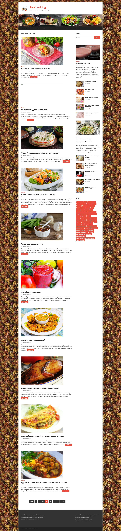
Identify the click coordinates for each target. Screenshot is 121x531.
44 (42, 501)
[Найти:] (88, 37)
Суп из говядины (80, 224)
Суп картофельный (91, 226)
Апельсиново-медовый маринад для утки (40, 388)
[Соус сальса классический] (47, 323)
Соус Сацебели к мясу (31, 292)
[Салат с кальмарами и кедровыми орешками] (88, 135)
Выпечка (93, 205)
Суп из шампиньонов (81, 226)
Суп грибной (94, 222)
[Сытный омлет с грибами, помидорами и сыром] (47, 419)
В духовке (78, 205)
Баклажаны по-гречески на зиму (35, 69)
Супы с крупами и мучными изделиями (85, 238)
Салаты (45, 28)
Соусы (51, 28)
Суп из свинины (88, 224)
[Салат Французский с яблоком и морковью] (47, 138)
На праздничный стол (91, 211)
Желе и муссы (79, 209)
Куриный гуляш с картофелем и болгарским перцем (44, 482)
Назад (31, 501)
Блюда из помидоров (91, 203)
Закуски (38, 28)
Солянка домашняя (91, 220)
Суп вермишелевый (85, 222)
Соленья (57, 28)
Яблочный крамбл (90, 81)
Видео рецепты (85, 205)
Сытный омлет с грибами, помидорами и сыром (42, 436)
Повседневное (93, 213)
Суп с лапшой (90, 230)
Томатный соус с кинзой (32, 244)
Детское (92, 207)
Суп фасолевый (87, 234)
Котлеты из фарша (80, 211)
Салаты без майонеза (81, 220)
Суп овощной (87, 228)
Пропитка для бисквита (91, 113)
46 (50, 501)
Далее (62, 501)
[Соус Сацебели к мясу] (47, 275)
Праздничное (83, 216)
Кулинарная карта (75, 28)
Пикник (86, 213)
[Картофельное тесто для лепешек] (80, 160)
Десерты (65, 28)
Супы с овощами (80, 240)
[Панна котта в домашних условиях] (80, 110)
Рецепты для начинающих (82, 218)
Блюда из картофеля (81, 201)
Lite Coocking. (38, 7)
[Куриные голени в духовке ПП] (80, 192)
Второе (31, 28)
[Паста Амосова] (80, 94)
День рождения (79, 207)
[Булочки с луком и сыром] (80, 184)
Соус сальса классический (33, 340)
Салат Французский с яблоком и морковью (40, 153)
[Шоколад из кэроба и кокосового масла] (80, 168)
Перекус (82, 213)
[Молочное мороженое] (80, 102)
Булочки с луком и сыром (92, 179)
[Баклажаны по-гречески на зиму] (47, 51)
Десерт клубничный (83, 63)
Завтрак (86, 209)
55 (57, 501)
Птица (88, 216)
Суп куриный (79, 228)
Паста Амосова (89, 89)
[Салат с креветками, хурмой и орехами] (47, 180)
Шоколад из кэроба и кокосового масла (91, 164)
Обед (77, 213)
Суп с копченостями (80, 230)
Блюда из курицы (91, 201)
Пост (77, 216)
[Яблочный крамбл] (80, 86)
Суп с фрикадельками (81, 232)
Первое (24, 28)
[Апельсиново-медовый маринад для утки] (47, 371)
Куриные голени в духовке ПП (90, 188)
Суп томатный (79, 234)
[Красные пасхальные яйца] (80, 176)
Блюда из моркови (80, 203)
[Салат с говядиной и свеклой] (47, 95)
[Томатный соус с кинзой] (47, 227)
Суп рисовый (94, 228)
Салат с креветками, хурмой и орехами (38, 194)
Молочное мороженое (91, 97)
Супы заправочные (80, 236)
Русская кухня (93, 218)
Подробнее (33, 77)
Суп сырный (90, 232)
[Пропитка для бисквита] (80, 118)
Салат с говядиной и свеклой (34, 110)
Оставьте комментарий (26, 71)
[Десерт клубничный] (88, 60)
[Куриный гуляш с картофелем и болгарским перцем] (47, 465)
